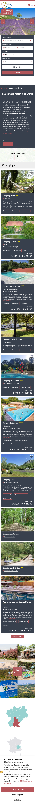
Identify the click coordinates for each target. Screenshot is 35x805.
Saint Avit (7, 426)
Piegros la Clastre (9, 537)
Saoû (5, 244)
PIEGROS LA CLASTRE (11, 571)
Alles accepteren (17, 789)
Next (32, 21)
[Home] (7, 5)
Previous (3, 21)
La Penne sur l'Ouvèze (11, 289)
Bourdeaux (7, 342)
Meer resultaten (17, 637)
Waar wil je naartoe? (7, 37)
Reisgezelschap (6, 58)
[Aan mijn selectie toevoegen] (31, 172)
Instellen (17, 800)
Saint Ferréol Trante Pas (11, 482)
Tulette (6, 607)
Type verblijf (5, 51)
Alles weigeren (17, 794)
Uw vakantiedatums (7, 44)
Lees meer (8, 144)
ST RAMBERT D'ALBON (11, 383)
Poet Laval (7, 198)
